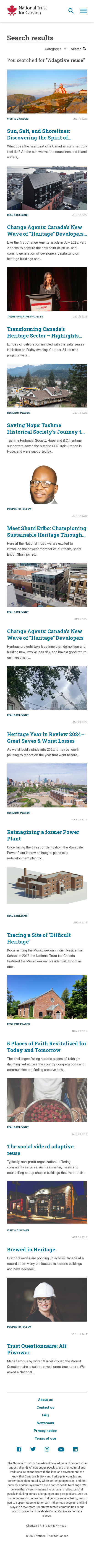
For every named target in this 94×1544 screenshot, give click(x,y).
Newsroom (45, 1423)
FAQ (45, 1415)
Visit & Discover (18, 118)
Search (71, 12)
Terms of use (45, 1438)
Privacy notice (45, 1431)
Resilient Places (18, 412)
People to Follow (19, 509)
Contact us (45, 1407)
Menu (83, 12)
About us (45, 1400)
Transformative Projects (25, 316)
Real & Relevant (18, 215)
